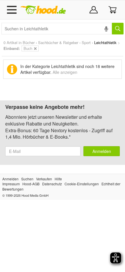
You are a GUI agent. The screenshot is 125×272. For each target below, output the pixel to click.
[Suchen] (118, 28)
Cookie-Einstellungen (82, 183)
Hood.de (43, 10)
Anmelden (101, 151)
